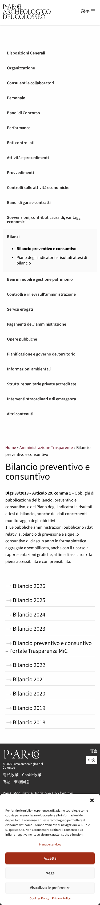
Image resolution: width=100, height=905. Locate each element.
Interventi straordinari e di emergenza (41, 399)
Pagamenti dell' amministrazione (36, 324)
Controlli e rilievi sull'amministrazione (41, 294)
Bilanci (13, 237)
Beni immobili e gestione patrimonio (40, 279)
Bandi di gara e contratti (29, 202)
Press (7, 793)
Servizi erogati (20, 309)
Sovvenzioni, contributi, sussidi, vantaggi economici (44, 220)
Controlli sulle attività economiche (38, 188)
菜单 (85, 11)
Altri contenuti (20, 414)
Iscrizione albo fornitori (54, 793)
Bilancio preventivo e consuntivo (47, 249)
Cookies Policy (39, 898)
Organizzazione (21, 68)
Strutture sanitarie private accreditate (41, 384)
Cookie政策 (32, 774)
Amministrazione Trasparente (46, 447)
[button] (92, 800)
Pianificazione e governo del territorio (41, 354)
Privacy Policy (61, 898)
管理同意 (22, 781)
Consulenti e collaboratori (30, 83)
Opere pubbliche (22, 339)
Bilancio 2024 (29, 614)
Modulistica (23, 793)
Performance (18, 128)
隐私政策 (11, 774)
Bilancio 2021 (29, 679)
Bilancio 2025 (29, 600)
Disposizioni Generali (26, 53)
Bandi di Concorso (23, 113)
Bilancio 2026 (29, 586)
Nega (50, 873)
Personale (16, 98)
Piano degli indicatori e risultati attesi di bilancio (52, 260)
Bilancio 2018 (29, 722)
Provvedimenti (20, 173)
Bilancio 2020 (29, 693)
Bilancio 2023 (29, 629)
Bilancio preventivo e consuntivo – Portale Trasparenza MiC (48, 647)
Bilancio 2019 (29, 708)
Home (10, 447)
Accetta (50, 858)
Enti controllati (20, 143)
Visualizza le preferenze (50, 888)
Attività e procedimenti (28, 158)
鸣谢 (7, 781)
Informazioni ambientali (29, 369)
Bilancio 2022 (29, 665)
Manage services (50, 844)
